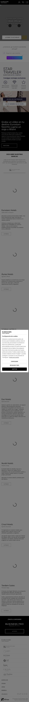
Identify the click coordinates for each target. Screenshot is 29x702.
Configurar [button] (14, 361)
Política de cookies (14, 357)
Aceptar (14, 369)
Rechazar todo (14, 365)
